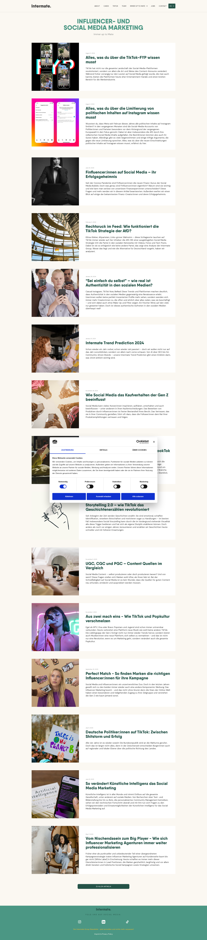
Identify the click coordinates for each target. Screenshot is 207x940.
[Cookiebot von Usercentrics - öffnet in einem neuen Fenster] (138, 442)
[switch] (90, 486)
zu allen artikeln (103, 886)
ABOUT (97, 6)
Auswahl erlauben (103, 496)
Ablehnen (69, 496)
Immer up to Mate (137, 6)
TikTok (115, 6)
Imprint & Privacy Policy (103, 934)
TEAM (124, 6)
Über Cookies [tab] (139, 450)
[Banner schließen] (154, 442)
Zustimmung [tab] (67, 450)
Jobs (153, 6)
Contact (163, 6)
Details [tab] (103, 450)
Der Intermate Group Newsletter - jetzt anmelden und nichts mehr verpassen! (103, 929)
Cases (106, 6)
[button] (138, 6)
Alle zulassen (138, 496)
